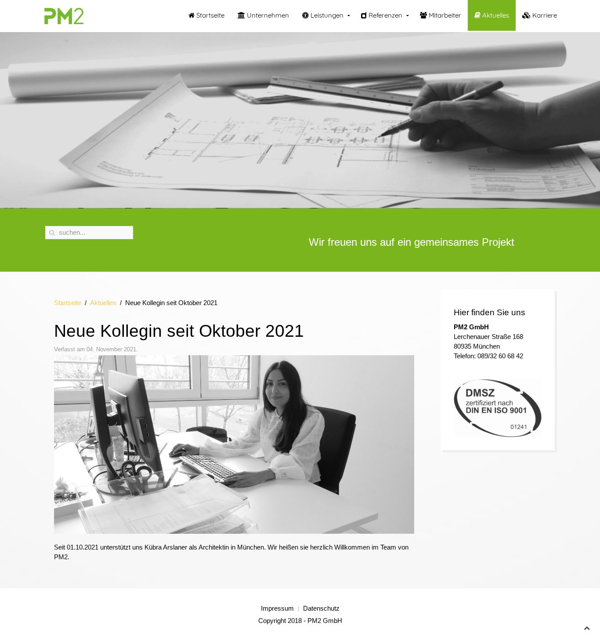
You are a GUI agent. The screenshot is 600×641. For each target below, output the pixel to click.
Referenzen (384, 15)
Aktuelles (495, 15)
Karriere (544, 15)
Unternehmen (267, 15)
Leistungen (326, 15)
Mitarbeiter (444, 15)
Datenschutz (321, 608)
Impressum (277, 608)
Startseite (209, 15)
